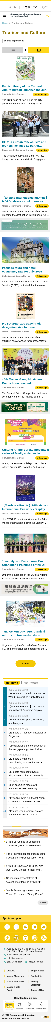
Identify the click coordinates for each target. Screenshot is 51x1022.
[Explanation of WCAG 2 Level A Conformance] (45, 1017)
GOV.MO (11, 971)
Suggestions (37, 971)
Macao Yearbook (15, 981)
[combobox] (16, 41)
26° (34, 7)
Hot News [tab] (12, 682)
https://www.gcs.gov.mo (18, 955)
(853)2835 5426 (35, 962)
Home (5, 23)
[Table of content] (3, 15)
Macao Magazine (15, 976)
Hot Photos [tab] (31, 682)
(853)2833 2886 (14, 962)
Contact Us (36, 976)
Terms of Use (37, 990)
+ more (43, 903)
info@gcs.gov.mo (15, 958)
